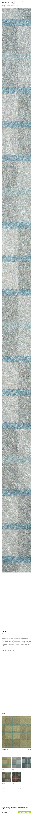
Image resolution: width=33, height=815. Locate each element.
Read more (4, 812)
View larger (7, 570)
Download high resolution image (17, 570)
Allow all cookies (24, 812)
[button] (5, 293)
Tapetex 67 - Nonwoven (10, 5)
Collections (3, 5)
